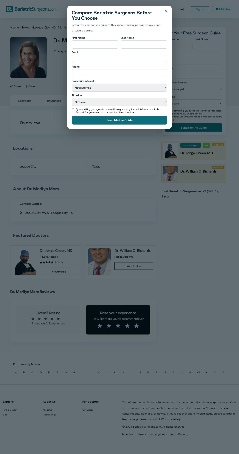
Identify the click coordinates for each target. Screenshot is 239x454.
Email (75, 52)
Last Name (127, 37)
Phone (76, 66)
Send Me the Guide (120, 120)
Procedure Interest (83, 80)
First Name (78, 37)
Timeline (77, 95)
